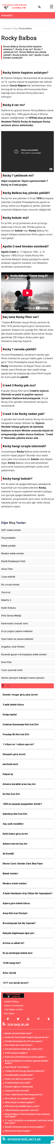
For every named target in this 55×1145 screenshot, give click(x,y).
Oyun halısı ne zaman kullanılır (17, 639)
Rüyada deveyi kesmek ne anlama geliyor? (25, 1127)
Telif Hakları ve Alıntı (13, 1009)
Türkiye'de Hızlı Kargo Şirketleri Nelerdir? (25, 1071)
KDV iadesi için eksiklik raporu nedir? (22, 1106)
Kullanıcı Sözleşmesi (13, 1005)
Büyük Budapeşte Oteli (13, 561)
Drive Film (6, 662)
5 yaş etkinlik (8, 576)
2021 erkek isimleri (11, 530)
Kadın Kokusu (8, 607)
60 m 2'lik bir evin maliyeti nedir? (20, 1098)
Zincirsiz (6, 592)
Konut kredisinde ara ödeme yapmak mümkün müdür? (26, 1062)
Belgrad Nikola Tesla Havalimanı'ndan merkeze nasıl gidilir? (27, 1115)
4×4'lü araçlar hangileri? (16, 1053)
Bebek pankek (8, 545)
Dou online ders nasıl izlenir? (19, 1045)
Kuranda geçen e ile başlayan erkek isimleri (24, 654)
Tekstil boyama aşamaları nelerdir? (22, 1110)
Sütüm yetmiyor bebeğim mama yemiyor (23, 677)
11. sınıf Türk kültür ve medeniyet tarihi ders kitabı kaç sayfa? (29, 1121)
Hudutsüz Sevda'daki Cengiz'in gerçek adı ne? (27, 1037)
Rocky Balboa (25, 28)
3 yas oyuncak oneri (12, 670)
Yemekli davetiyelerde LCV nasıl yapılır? (24, 1041)
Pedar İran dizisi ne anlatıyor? (19, 1079)
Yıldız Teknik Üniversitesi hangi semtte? (24, 1094)
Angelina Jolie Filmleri (13, 646)
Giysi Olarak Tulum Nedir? (17, 1067)
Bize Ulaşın (9, 1013)
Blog (15, 28)
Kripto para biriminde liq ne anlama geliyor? (25, 1057)
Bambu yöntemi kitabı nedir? (18, 1033)
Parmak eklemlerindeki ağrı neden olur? (24, 1049)
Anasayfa (6, 15)
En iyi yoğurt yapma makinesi (17, 631)
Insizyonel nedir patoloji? (17, 1090)
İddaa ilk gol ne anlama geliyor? (20, 1102)
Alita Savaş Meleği (11, 615)
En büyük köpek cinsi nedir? (18, 1083)
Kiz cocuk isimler (10, 584)
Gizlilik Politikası (11, 1001)
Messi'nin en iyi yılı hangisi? (18, 1131)
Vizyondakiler (8, 537)
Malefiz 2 (6, 600)
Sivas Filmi (7, 569)
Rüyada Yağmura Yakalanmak (19, 1087)
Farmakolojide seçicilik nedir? (19, 1075)
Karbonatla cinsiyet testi (14, 623)
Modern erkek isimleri (12, 553)
